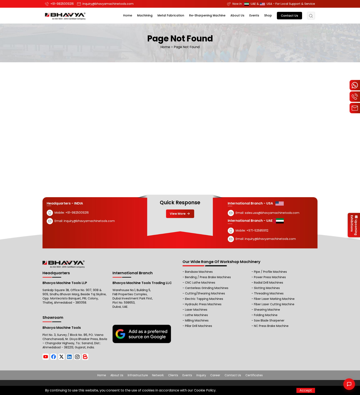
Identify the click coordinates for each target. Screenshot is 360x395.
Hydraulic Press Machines (203, 304)
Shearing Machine (267, 310)
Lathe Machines (196, 315)
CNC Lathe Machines (200, 282)
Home (127, 15)
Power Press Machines (270, 277)
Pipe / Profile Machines (270, 272)
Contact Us (289, 16)
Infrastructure (138, 375)
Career (215, 375)
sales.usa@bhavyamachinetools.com (272, 213)
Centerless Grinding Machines (206, 288)
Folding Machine (266, 315)
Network (158, 375)
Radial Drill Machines (268, 282)
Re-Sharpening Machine (207, 15)
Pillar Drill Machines (198, 326)
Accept (306, 390)
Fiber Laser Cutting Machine (274, 304)
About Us (237, 15)
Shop (268, 15)
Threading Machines (269, 293)
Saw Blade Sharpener (269, 320)
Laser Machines (196, 310)
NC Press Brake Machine (271, 326)
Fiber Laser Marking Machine (274, 299)
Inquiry (201, 375)
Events (254, 15)
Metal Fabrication (171, 15)
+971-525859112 (257, 230)
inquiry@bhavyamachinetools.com (89, 221)
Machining (144, 15)
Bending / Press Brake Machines (208, 277)
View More (178, 214)
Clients (173, 375)
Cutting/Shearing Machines (205, 293)
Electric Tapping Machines (204, 299)
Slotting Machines (267, 288)
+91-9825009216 (77, 213)
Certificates (254, 375)
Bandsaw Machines (199, 272)
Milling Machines (197, 320)
